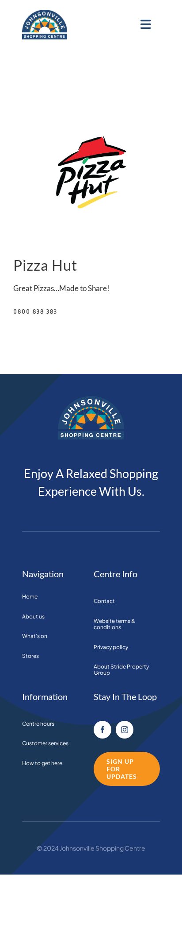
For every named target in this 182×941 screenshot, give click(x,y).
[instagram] (124, 730)
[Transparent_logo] (44, 13)
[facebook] (102, 730)
